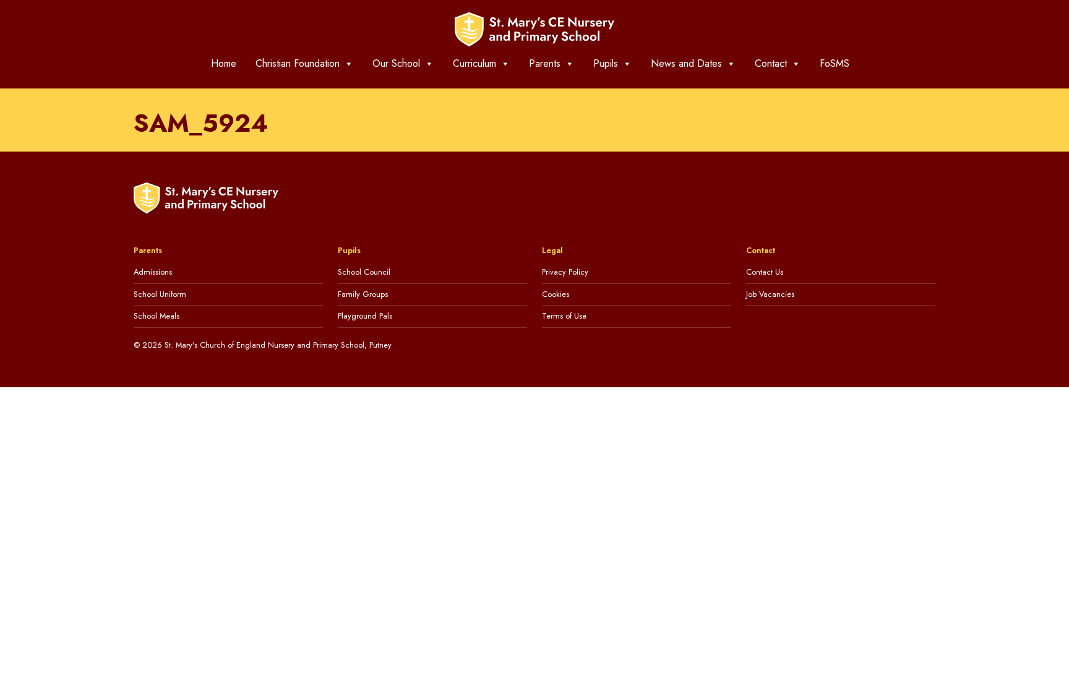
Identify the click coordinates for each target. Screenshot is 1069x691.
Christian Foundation (297, 63)
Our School (396, 63)
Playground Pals (365, 316)
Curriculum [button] (474, 63)
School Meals (156, 316)
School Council (364, 272)
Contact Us (764, 272)
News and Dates (686, 63)
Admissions (153, 272)
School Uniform (160, 294)
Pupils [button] (605, 63)
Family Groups (363, 294)
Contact (771, 63)
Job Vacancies (770, 294)
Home (223, 63)
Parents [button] (544, 63)
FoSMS (834, 63)
